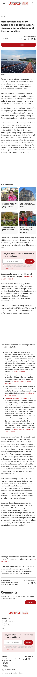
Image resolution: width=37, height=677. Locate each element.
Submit (29, 261)
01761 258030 (11, 670)
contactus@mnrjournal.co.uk (14, 673)
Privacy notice (9, 268)
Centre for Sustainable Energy (16, 398)
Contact (4, 623)
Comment (30, 602)
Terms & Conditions (8, 621)
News (3, 17)
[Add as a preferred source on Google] (18, 38)
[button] (4, 3)
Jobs (3, 627)
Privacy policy (6, 625)
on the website (19, 372)
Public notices (6, 629)
